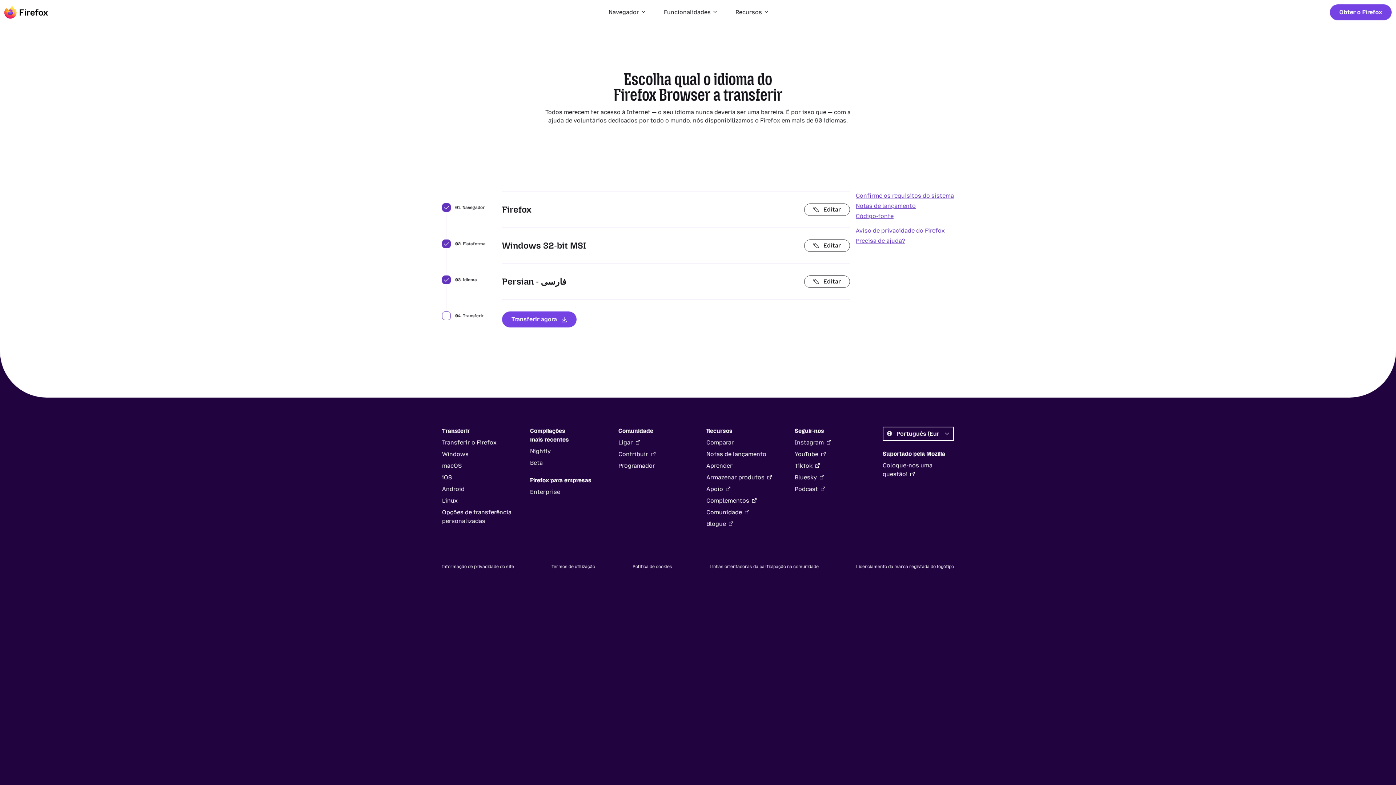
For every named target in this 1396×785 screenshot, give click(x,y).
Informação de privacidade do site (478, 566)
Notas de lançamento (886, 205)
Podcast (806, 489)
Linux (450, 500)
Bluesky (806, 477)
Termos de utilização (573, 566)
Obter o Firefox (1360, 12)
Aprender (719, 465)
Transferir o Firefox (469, 442)
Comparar (720, 442)
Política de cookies (652, 566)
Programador (636, 465)
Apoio (714, 489)
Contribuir (633, 454)
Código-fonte (875, 216)
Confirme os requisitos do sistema (905, 195)
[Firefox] (26, 12)
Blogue (716, 523)
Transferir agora (534, 319)
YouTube (806, 454)
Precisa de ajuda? (880, 240)
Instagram (809, 442)
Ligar (625, 442)
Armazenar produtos (735, 477)
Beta (536, 462)
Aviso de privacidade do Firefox (900, 230)
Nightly (540, 451)
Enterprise (545, 491)
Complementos (727, 500)
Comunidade (724, 512)
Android (453, 489)
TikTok (804, 465)
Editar (832, 209)
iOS (447, 477)
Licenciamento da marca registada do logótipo (905, 566)
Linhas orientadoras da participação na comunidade (764, 566)
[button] (627, 12)
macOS (452, 465)
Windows (455, 454)
